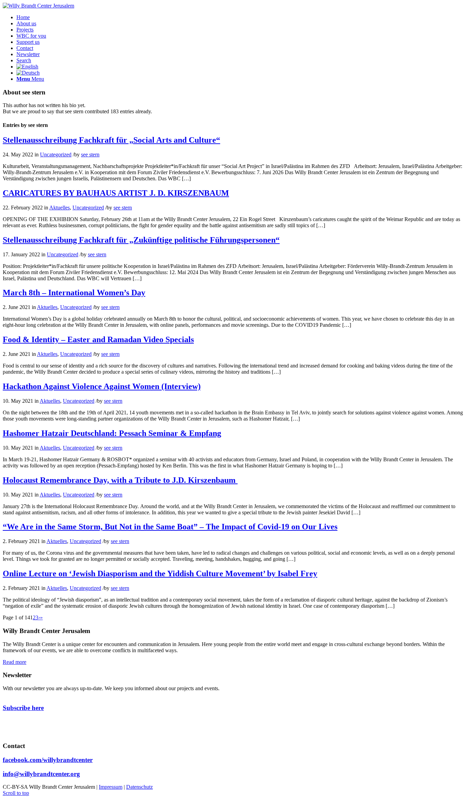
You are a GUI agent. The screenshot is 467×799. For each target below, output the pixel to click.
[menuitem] (23, 17)
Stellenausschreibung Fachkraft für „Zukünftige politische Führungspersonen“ (141, 239)
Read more (14, 662)
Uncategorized (55, 154)
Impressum (110, 787)
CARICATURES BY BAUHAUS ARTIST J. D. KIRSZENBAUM (116, 193)
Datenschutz (139, 787)
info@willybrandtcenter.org (41, 773)
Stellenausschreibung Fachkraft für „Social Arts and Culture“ (111, 140)
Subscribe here (23, 707)
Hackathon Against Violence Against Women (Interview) (102, 386)
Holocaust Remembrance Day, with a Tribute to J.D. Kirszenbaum (120, 480)
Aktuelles (59, 207)
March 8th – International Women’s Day (74, 292)
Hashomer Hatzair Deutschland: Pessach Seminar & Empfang (112, 433)
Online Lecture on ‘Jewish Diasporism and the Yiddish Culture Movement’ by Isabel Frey (160, 573)
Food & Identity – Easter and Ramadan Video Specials (98, 339)
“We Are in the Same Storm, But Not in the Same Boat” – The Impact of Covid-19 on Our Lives (170, 526)
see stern (90, 154)
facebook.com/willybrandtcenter (48, 759)
